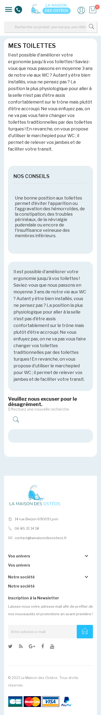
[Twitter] (10, 647)
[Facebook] (42, 647)
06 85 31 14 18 (27, 528)
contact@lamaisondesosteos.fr (41, 538)
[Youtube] (52, 647)
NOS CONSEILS (31, 176)
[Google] (21, 647)
